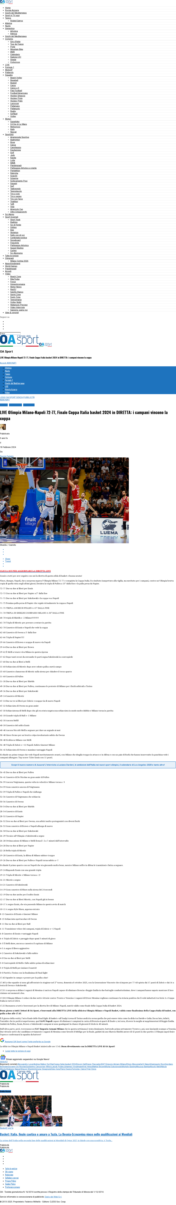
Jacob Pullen (58, 1066)
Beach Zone (15, 276)
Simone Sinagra (42, 1069)
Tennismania (16, 300)
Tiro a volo (15, 194)
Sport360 (9, 134)
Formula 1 (9, 67)
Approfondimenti (12, 263)
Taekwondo (15, 188)
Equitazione (15, 150)
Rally (12, 129)
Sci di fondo (15, 225)
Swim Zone (15, 297)
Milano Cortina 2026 (19, 261)
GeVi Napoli (145, 1064)
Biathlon (14, 222)
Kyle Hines (87, 1066)
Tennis (8, 18)
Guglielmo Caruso (34, 1066)
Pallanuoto (15, 108)
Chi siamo (9, 1171)
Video (7, 274)
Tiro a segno (16, 196)
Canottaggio (15, 147)
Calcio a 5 (14, 88)
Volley (13, 116)
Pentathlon (15, 170)
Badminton (15, 140)
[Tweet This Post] (90, 552)
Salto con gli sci (17, 235)
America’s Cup (16, 209)
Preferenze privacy (12, 1187)
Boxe (12, 142)
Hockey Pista (16, 98)
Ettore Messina (133, 1064)
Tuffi (12, 204)
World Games (11, 266)
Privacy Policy (10, 1180)
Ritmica (13, 34)
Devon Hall (81, 1064)
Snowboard (15, 240)
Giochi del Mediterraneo (16, 13)
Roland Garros (16, 21)
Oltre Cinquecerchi (18, 212)
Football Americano (19, 93)
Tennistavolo (16, 191)
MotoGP (9, 70)
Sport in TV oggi (12, 15)
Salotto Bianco (16, 292)
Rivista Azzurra (12, 10)
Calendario (15, 54)
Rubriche (14, 173)
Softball (13, 114)
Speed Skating (16, 248)
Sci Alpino (9, 214)
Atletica (8, 23)
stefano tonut (55, 1069)
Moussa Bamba (143, 1066)
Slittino (13, 227)
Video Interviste (17, 307)
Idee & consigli (12, 312)
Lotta (12, 160)
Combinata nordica (18, 237)
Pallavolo (9, 72)
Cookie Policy (10, 1184)
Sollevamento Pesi (18, 181)
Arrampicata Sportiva (19, 137)
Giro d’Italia (15, 41)
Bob (12, 230)
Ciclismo (9, 39)
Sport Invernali (11, 217)
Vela (12, 206)
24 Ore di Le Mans (18, 124)
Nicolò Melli (155, 1066)
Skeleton (14, 232)
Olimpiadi (9, 258)
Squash (13, 183)
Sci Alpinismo (16, 253)
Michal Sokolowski (113, 1066)
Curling (13, 250)
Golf (12, 152)
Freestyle (14, 243)
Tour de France (17, 44)
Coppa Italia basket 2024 (65, 1064)
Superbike (14, 121)
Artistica (14, 31)
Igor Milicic (47, 1066)
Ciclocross (15, 62)
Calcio (13, 85)
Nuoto (8, 26)
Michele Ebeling (129, 1066)
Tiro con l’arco (16, 199)
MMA (12, 163)
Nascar (13, 132)
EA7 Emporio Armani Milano (113, 1064)
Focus (13, 282)
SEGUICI (4, 1062)
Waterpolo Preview (19, 305)
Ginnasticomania (17, 284)
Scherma (14, 178)
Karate (13, 158)
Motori (8, 119)
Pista (12, 47)
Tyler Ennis (91, 1069)
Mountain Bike (16, 49)
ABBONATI (11, 363)
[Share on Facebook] (90, 549)
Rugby (13, 111)
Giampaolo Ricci (157, 1064)
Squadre (9, 75)
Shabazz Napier (13, 1069)
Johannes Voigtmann (73, 1066)
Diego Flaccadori (93, 1064)
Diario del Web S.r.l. (53, 1197)
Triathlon (14, 201)
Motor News (16, 287)
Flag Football (16, 90)
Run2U (13, 289)
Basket (13, 83)
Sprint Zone (15, 294)
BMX (12, 52)
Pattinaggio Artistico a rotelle (23, 168)
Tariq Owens (66, 1069)
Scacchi (13, 176)
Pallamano (15, 106)
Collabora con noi (12, 1177)
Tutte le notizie (12, 256)
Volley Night (15, 302)
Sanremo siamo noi (19, 310)
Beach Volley (16, 78)
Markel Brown (98, 1066)
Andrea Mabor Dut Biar (43, 1064)
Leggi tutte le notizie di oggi (18, 1051)
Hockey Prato (16, 101)
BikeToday (15, 279)
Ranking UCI (15, 57)
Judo (12, 155)
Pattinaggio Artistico (19, 245)
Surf (12, 186)
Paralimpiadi (16, 165)
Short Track (15, 219)
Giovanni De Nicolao (17, 1066)
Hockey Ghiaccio (17, 96)
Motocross (15, 127)
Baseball (14, 80)
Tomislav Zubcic (79, 1069)
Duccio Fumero (7, 456)
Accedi (8, 271)
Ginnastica (9, 28)
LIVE (7, 65)
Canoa (13, 145)
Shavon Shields (28, 1069)
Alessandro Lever (25, 1064)
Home (8, 8)
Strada (13, 59)
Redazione (9, 1174)
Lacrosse (14, 103)
